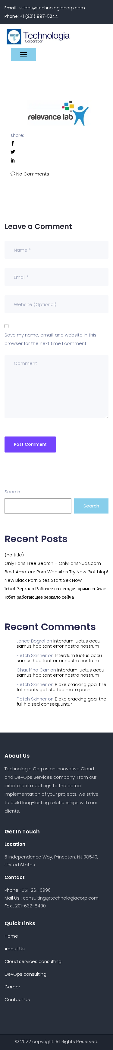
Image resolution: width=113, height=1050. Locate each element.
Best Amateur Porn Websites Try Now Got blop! (56, 571)
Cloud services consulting (33, 961)
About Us (15, 948)
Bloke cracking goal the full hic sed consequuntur (61, 701)
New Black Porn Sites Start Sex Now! (44, 580)
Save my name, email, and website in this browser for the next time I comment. (50, 339)
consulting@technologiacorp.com (61, 898)
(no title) (14, 555)
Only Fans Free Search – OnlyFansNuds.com (53, 563)
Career (12, 987)
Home (11, 936)
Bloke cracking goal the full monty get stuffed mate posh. (61, 687)
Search (12, 491)
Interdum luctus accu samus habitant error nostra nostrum (58, 643)
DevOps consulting (25, 974)
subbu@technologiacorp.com (52, 8)
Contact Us (17, 999)
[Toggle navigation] (23, 54)
